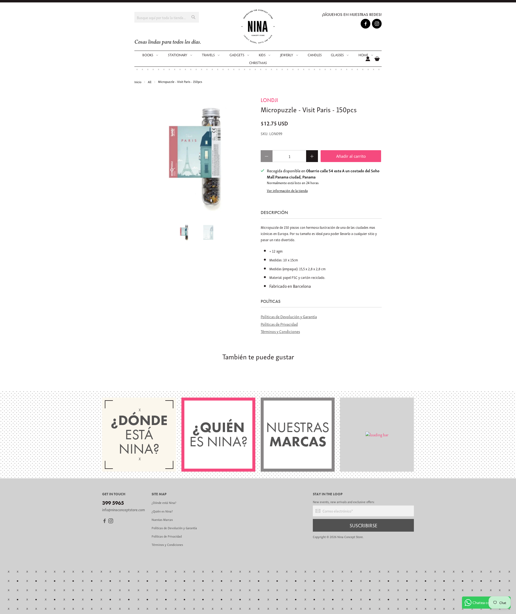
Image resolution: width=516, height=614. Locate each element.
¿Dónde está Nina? (164, 502)
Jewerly (286, 54)
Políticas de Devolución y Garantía (289, 316)
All (149, 81)
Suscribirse (363, 525)
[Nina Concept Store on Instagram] (377, 24)
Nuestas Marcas (162, 519)
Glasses (337, 54)
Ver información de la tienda (287, 190)
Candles (315, 54)
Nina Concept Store (350, 536)
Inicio (137, 81)
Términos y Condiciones (280, 331)
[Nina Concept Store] (258, 26)
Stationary (177, 54)
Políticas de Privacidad (279, 324)
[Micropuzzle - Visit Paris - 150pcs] (194, 156)
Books (147, 54)
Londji (269, 100)
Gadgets (237, 54)
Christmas (258, 62)
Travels (208, 54)
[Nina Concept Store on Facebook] (365, 24)
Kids (262, 54)
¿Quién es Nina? (162, 511)
